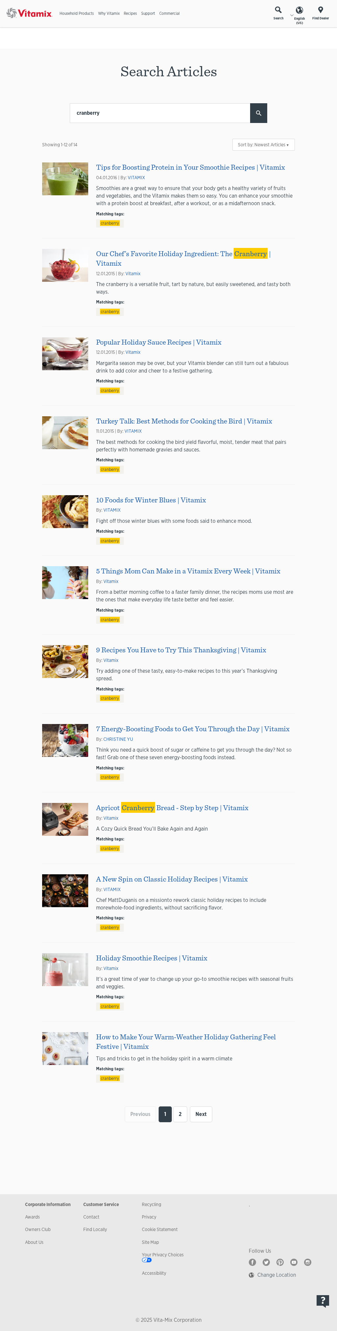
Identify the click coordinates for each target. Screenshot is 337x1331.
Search (278, 18)
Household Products (77, 13)
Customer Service (101, 1204)
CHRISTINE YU (118, 739)
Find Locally (95, 1229)
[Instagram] (307, 1262)
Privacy (149, 1217)
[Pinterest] (280, 1262)
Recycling (151, 1204)
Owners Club (38, 1229)
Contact (91, 1217)
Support (148, 13)
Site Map (150, 1242)
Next (201, 1114)
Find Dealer (320, 18)
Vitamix (133, 274)
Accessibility (154, 1273)
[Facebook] (252, 1262)
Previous (140, 1114)
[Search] (258, 113)
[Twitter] (266, 1262)
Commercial (169, 13)
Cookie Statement (160, 1229)
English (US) (299, 20)
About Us (34, 1242)
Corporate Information (48, 1204)
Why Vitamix (109, 13)
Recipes (130, 13)
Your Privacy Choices (163, 1255)
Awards (32, 1217)
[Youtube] (294, 1262)
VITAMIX (136, 178)
